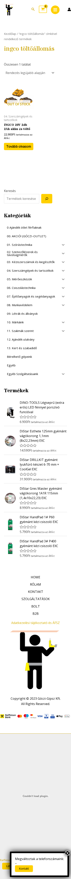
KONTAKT (35, 592)
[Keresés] (46, 198)
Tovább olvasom (18, 146)
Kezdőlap (10, 34)
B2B (36, 613)
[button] (33, 9)
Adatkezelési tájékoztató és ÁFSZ (35, 623)
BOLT (35, 606)
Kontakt (24, 868)
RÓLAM (35, 584)
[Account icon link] (69, 9)
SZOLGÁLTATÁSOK (35, 599)
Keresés (10, 191)
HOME (35, 577)
